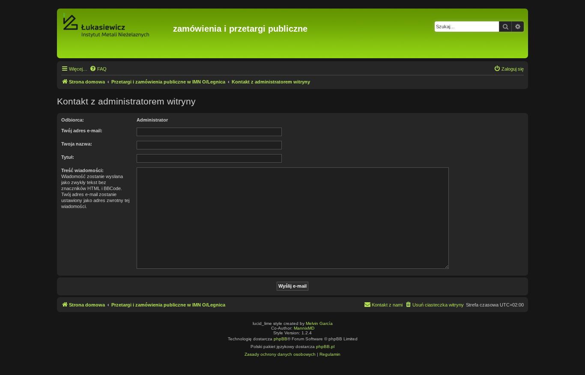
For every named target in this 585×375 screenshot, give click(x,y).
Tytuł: (67, 157)
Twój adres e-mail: (81, 130)
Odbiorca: (72, 119)
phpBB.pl (325, 346)
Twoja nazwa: (76, 143)
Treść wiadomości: (82, 170)
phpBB (280, 338)
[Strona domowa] (116, 33)
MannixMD (304, 328)
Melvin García (319, 323)
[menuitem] (98, 69)
